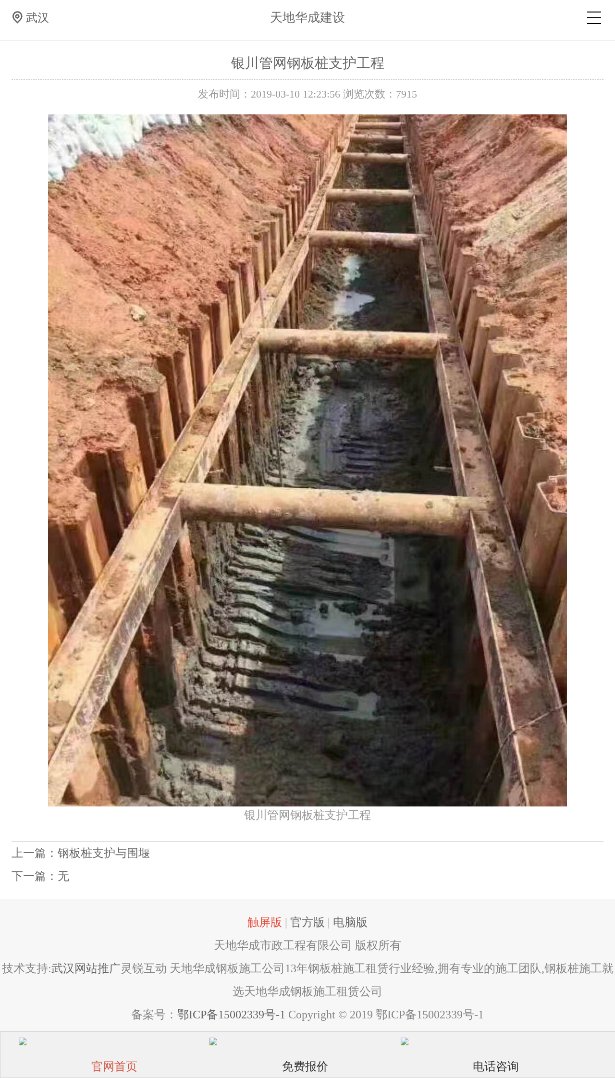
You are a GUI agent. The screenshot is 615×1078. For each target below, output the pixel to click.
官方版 (307, 922)
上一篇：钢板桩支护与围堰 (81, 853)
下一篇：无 (40, 876)
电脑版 (350, 922)
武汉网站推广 (86, 968)
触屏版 (264, 922)
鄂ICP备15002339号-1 (231, 1014)
